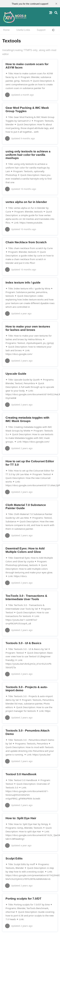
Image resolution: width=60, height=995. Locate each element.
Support (41, 30)
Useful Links (23, 30)
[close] (56, 3)
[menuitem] (6, 30)
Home (6, 30)
